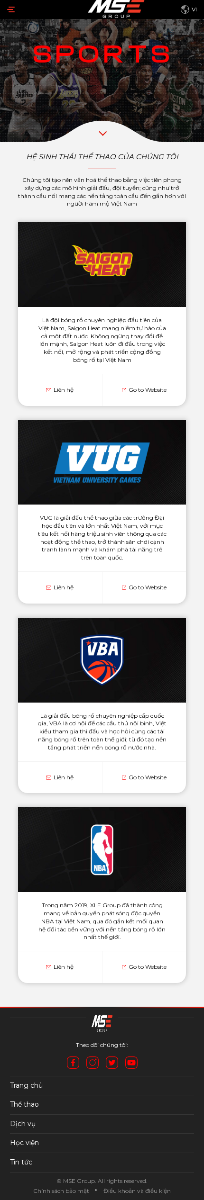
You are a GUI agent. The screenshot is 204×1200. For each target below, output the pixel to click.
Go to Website (148, 389)
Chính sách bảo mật (61, 1190)
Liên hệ (64, 389)
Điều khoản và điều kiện (137, 1190)
